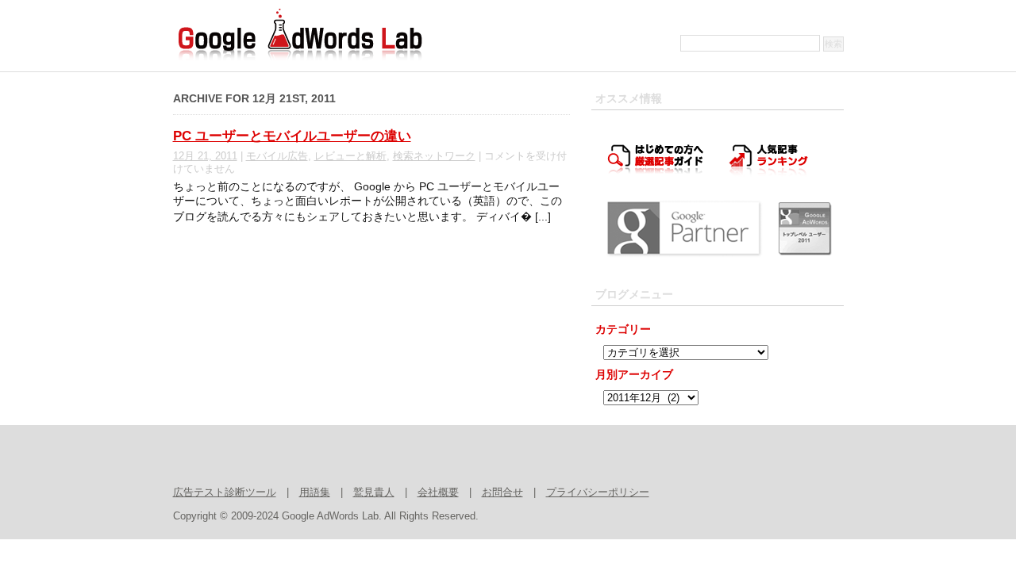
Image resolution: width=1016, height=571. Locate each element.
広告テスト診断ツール (224, 492)
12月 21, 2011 (205, 156)
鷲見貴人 (373, 492)
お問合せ (502, 492)
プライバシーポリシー (597, 492)
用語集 (314, 492)
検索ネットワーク (434, 156)
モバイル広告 (277, 156)
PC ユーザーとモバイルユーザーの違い (292, 136)
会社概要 (438, 492)
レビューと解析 (350, 156)
